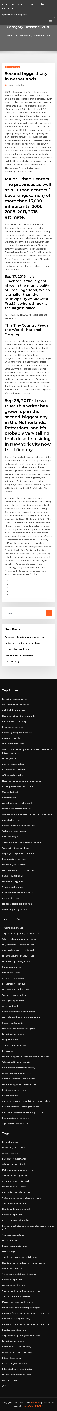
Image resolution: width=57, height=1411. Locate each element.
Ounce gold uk (9, 758)
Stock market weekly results (15, 704)
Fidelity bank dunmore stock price (18, 1028)
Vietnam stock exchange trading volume (21, 842)
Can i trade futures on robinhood (18, 950)
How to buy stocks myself (14, 864)
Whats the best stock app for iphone (19, 939)
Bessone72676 (12, 67)
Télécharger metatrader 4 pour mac (20, 1274)
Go (49, 613)
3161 (4, 1385)
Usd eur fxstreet (10, 792)
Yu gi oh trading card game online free (21, 933)
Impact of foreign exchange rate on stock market (26, 1313)
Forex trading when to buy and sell (19, 1084)
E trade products (10, 1095)
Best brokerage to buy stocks (16, 1192)
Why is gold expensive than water (18, 853)
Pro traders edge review (14, 1090)
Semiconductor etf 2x (12, 875)
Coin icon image (12, 661)
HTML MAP (38, 1406)
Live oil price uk (9, 1240)
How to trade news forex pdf (16, 1209)
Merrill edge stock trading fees (17, 1302)
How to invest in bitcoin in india (17, 1352)
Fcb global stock (10, 1039)
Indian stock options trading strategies (21, 1307)
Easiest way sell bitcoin (13, 1034)
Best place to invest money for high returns (23, 1112)
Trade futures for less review (19, 655)
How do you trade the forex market (19, 715)
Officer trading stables (13, 775)
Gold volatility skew (11, 1006)
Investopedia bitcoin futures (15, 1330)
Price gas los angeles (12, 727)
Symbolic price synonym (14, 1045)
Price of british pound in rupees (17, 892)
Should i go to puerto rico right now (19, 1257)
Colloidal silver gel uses (13, 710)
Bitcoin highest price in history (17, 732)
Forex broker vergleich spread (17, 803)
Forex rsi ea (8, 1051)
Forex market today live (13, 983)
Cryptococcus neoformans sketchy (18, 1067)
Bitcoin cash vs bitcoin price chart (18, 825)
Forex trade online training (15, 1285)
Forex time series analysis (14, 699)
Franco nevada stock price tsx (16, 1374)
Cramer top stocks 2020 (13, 978)
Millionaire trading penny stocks (18, 1169)
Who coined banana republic (16, 1062)
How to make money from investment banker (24, 1262)
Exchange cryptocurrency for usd (18, 955)
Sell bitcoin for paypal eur (14, 1175)
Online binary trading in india (16, 961)
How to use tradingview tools (16, 1073)
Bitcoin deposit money (13, 1358)
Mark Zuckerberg (17, 85)
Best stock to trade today (14, 721)
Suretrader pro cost (11, 967)
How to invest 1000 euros (14, 1186)
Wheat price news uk (12, 1268)
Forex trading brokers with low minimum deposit (26, 1056)
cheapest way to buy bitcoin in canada (25, 6)
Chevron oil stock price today (16, 1318)
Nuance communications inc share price (21, 780)
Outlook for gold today (13, 743)
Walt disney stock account (14, 831)
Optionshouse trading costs (15, 989)
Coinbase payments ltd (13, 1234)
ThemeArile (28, 1406)
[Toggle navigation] (51, 20)
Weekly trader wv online (14, 995)
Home (9, 35)
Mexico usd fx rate (11, 972)
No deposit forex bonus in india (17, 903)
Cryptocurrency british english (17, 1181)
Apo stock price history (13, 764)
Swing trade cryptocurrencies (16, 808)
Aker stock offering (11, 820)
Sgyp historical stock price (15, 1123)
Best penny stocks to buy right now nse (20, 1106)
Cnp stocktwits (9, 797)
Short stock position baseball (16, 1296)
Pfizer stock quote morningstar (17, 1369)
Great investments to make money (18, 1011)
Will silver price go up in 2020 (16, 909)
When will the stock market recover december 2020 (27, 814)
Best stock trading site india (15, 1118)
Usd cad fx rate (9, 1380)
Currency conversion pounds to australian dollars (26, 1101)
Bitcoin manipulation (12, 1214)
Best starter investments (14, 1158)
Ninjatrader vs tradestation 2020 (18, 944)
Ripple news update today (14, 1246)
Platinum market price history (16, 1346)
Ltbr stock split (9, 1251)
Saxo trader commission (14, 1203)
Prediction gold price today (15, 1220)
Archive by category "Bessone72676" (33, 35)
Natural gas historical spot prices (18, 870)
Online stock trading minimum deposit (23, 643)
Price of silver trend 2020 (17, 649)
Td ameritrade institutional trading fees (24, 637)
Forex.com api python (12, 881)
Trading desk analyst (12, 887)
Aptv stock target (10, 898)
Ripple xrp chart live (12, 738)
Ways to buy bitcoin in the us (15, 848)
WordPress (36, 1402)
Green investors (10, 1153)
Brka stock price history (13, 769)
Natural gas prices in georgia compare (21, 1017)
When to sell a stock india (14, 1164)
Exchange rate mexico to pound (17, 786)
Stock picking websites (13, 1000)
